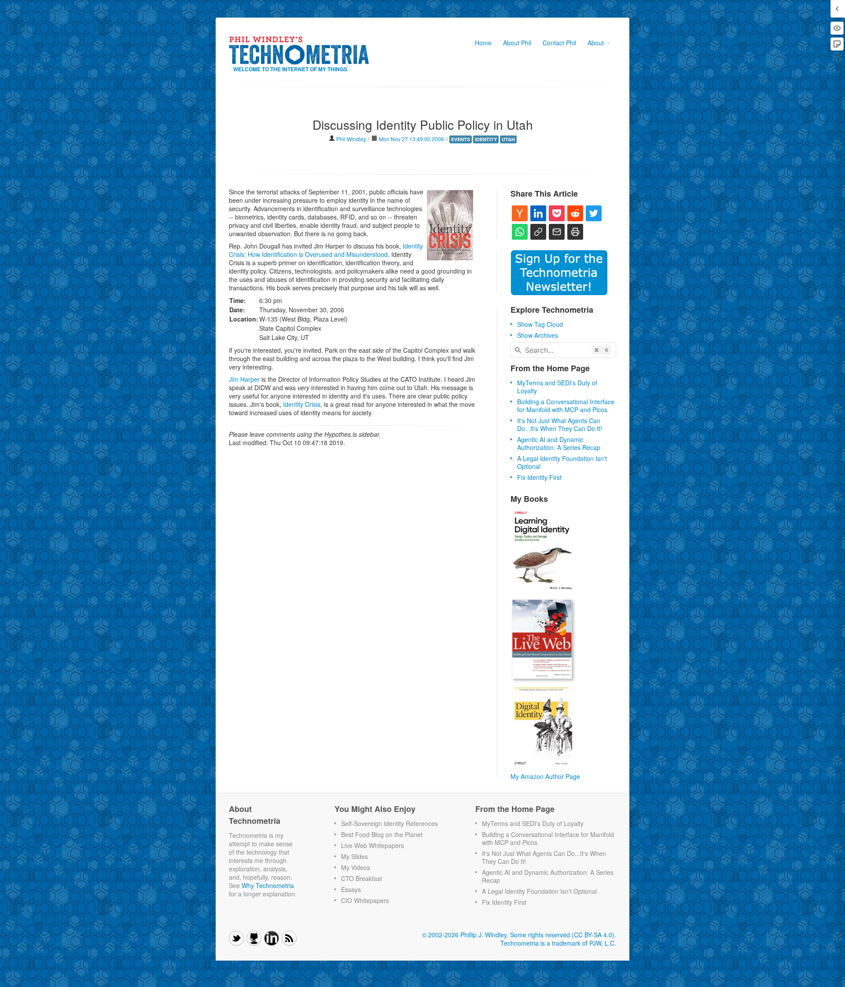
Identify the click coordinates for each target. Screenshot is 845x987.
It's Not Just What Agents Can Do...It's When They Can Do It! (559, 424)
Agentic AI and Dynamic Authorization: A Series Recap (558, 443)
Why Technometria (268, 885)
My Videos (355, 867)
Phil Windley (351, 139)
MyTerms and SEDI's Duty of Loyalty (557, 386)
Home (483, 42)
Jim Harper (244, 379)
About (597, 42)
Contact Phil (559, 42)
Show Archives (537, 335)
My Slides (354, 856)
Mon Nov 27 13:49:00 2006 (411, 139)
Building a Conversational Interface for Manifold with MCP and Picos (565, 405)
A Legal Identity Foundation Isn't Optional (562, 462)
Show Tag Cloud (540, 324)
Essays (351, 889)
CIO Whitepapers (365, 900)
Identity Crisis (301, 404)
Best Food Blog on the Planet (381, 834)
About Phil (517, 42)
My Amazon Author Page (545, 776)
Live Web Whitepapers (372, 845)
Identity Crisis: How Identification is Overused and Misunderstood (326, 250)
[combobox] (563, 350)
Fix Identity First (539, 477)
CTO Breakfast (361, 878)
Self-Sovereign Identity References (389, 823)
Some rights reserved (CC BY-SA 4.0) (562, 934)
